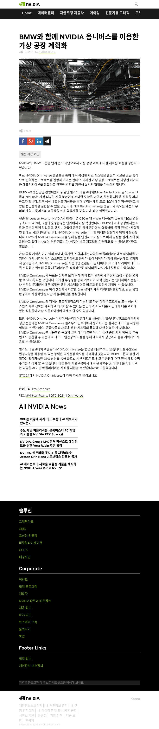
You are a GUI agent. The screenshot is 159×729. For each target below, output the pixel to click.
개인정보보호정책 (30, 705)
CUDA (23, 550)
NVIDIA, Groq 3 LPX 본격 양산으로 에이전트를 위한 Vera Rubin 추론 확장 (48, 443)
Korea (135, 699)
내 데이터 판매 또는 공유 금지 (57, 711)
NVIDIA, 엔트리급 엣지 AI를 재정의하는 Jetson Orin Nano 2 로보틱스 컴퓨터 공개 (48, 455)
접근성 (42, 715)
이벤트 (23, 579)
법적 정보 (25, 659)
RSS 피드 (25, 615)
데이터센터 (46, 13)
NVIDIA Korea (47, 52)
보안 (22, 636)
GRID (22, 529)
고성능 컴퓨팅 (28, 536)
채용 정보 (25, 608)
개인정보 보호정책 (31, 666)
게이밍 (95, 13)
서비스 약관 (26, 715)
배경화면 (25, 557)
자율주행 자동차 (72, 13)
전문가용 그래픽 (117, 13)
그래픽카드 (26, 521)
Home (27, 13)
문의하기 (25, 629)
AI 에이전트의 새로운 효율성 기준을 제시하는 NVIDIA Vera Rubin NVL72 (48, 466)
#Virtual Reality (37, 395)
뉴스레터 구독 (28, 622)
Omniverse (75, 395)
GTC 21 (24, 375)
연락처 (29, 720)
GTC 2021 (58, 395)
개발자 (23, 594)
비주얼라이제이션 (30, 543)
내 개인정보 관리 (57, 705)
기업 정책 (56, 715)
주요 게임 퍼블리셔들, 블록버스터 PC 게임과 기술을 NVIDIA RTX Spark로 (47, 432)
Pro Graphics (41, 389)
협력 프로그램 (28, 587)
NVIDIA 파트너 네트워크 (35, 601)
